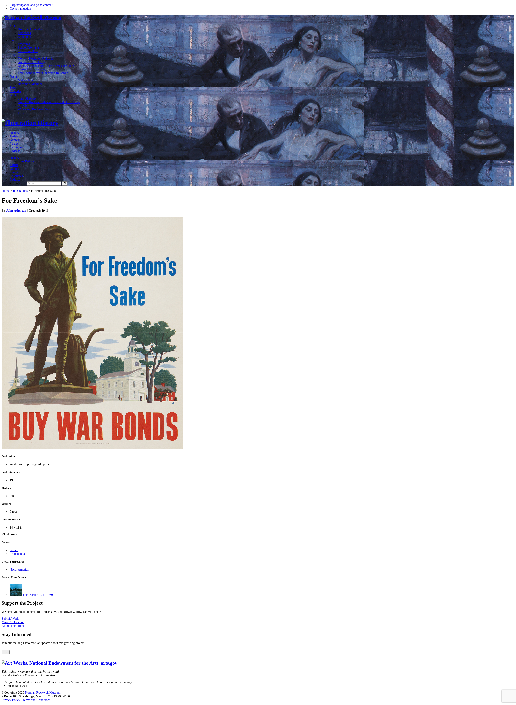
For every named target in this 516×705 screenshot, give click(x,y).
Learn (13, 40)
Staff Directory (27, 98)
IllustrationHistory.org (32, 69)
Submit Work (10, 618)
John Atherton (16, 210)
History (14, 132)
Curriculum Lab (28, 51)
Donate (14, 76)
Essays (14, 143)
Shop (13, 87)
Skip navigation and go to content (31, 5)
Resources (16, 147)
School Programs (29, 47)
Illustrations (20, 190)
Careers (22, 105)
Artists (14, 136)
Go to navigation (20, 8)
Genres (14, 140)
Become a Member (30, 84)
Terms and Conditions (36, 700)
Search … (20, 183)
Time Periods (26, 161)
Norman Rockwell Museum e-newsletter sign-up (49, 102)
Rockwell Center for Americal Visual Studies (46, 65)
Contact (15, 94)
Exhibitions (25, 36)
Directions (24, 33)
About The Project (13, 625)
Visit (13, 25)
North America (19, 569)
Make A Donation (13, 622)
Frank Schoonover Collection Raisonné (43, 73)
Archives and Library (31, 62)
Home (5, 190)
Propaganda (17, 553)
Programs (24, 44)
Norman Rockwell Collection (36, 58)
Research (15, 55)
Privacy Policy (11, 700)
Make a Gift (25, 80)
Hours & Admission (30, 29)
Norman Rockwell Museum (42, 692)
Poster (14, 550)
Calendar (15, 91)
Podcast (15, 151)
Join (5, 652)
